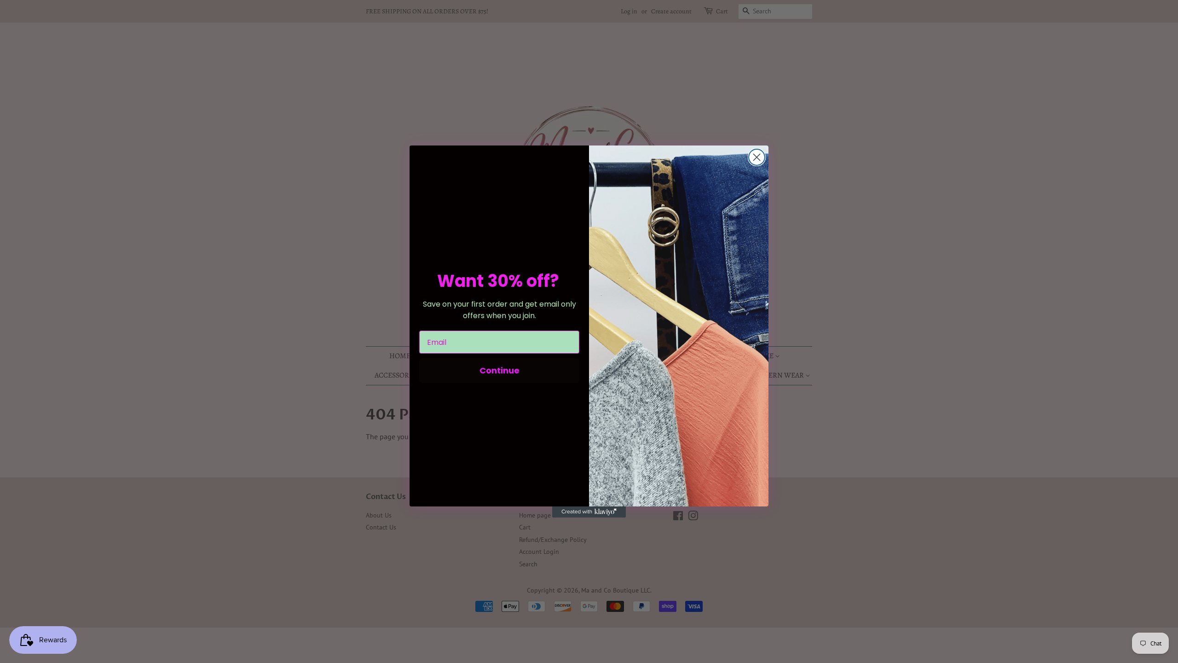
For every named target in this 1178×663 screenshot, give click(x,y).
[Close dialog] (757, 157)
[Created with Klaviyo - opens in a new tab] (589, 512)
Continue (499, 370)
